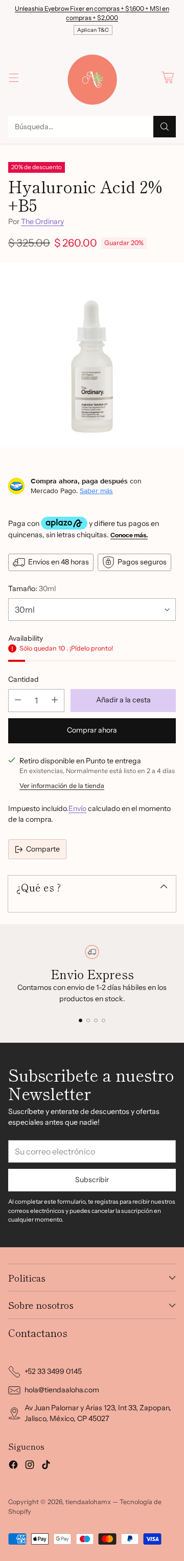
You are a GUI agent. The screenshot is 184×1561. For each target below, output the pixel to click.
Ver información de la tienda (61, 785)
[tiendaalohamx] (92, 77)
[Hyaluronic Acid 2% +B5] (92, 355)
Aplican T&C (93, 30)
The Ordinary (42, 221)
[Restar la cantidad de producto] (18, 701)
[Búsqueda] (164, 126)
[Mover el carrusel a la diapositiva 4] (103, 1020)
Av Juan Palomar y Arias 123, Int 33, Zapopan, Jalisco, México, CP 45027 (98, 1413)
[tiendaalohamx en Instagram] (30, 1466)
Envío (77, 808)
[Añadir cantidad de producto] (54, 701)
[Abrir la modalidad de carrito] (167, 77)
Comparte (43, 849)
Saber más (96, 490)
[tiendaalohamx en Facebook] (13, 1466)
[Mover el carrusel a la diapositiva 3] (96, 1020)
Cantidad (23, 679)
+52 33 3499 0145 (53, 1371)
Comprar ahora (92, 730)
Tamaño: (32, 588)
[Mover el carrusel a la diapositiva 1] (80, 1020)
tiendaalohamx (88, 1502)
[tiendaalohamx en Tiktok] (46, 1466)
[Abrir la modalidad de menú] (13, 77)
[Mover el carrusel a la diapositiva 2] (88, 1020)
